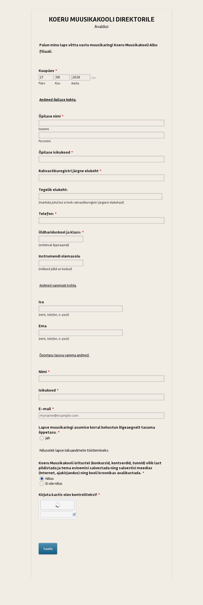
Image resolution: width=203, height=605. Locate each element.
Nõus (49, 478)
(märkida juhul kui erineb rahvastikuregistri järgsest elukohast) (81, 203)
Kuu (57, 83)
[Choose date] (94, 78)
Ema (43, 326)
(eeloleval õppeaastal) (54, 245)
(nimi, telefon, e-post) (54, 315)
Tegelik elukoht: (53, 189)
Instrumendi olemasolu (59, 256)
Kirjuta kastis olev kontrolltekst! (69, 494)
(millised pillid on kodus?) (55, 269)
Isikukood (48, 390)
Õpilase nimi (51, 116)
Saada (47, 548)
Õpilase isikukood (56, 152)
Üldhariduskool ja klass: (61, 232)
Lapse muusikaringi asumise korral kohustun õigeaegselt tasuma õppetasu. (97, 430)
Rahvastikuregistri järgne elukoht (70, 170)
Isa (41, 302)
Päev (42, 83)
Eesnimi (44, 129)
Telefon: (47, 213)
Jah (47, 438)
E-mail (46, 408)
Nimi (44, 371)
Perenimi (45, 141)
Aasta (75, 83)
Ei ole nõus (53, 483)
